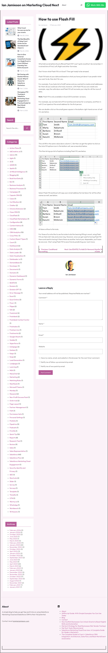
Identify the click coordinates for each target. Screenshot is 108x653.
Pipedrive (13, 424)
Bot (11, 182)
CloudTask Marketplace (18, 219)
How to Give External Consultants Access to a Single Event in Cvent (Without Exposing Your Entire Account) (24, 61)
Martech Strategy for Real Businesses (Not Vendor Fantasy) (84, 626)
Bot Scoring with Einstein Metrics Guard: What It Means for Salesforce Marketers (23, 79)
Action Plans (14, 148)
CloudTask (13, 215)
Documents (14, 269)
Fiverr (12, 303)
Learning (13, 367)
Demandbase (15, 263)
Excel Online (14, 300)
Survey (12, 485)
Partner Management (18, 407)
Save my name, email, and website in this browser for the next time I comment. (70, 358)
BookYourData (15, 178)
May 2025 (13, 539)
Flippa (12, 306)
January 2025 (15, 545)
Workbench (14, 508)
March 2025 (14, 541)
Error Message (15, 293)
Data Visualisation (16, 256)
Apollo (12, 168)
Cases (12, 199)
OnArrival (13, 401)
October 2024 (15, 549)
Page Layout (14, 404)
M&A (11, 370)
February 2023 (15, 568)
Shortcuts (13, 478)
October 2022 (15, 576)
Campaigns (14, 192)
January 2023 (15, 570)
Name (41, 324)
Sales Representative (18, 451)
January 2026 (15, 532)
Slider (12, 481)
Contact (65, 620)
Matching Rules (15, 380)
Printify (12, 431)
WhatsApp (14, 505)
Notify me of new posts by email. (53, 366)
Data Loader (14, 252)
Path (11, 411)
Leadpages (14, 364)
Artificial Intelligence (17, 172)
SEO (11, 475)
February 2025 (15, 543)
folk (11, 310)
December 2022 (16, 572)
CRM (11, 229)
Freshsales (14, 327)
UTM (11, 498)
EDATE (12, 283)
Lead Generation (16, 360)
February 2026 (15, 530)
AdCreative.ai (15, 151)
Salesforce (14, 454)
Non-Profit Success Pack (19, 397)
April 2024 (14, 551)
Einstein (13, 286)
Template (13, 491)
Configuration (15, 222)
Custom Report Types (18, 239)
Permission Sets (16, 414)
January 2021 (15, 587)
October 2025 (15, 534)
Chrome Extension (16, 209)
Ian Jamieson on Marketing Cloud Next (30, 5)
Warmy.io (13, 502)
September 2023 (16, 558)
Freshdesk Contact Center (19, 320)
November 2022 (16, 574)
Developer (14, 266)
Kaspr (12, 353)
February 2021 (15, 585)
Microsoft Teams (16, 387)
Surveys (13, 488)
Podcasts (13, 427)
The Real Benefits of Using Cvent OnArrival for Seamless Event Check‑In (24, 43)
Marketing (13, 377)
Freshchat (13, 313)
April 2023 (14, 564)
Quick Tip (13, 434)
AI (10, 162)
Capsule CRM (15, 195)
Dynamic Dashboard (17, 276)
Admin (12, 155)
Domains (13, 273)
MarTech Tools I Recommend (72, 628)
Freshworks (14, 333)
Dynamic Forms (16, 279)
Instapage (13, 347)
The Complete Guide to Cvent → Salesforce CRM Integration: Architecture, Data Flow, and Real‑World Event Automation (84, 636)
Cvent (12, 242)
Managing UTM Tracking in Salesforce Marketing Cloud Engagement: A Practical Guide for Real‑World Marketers (24, 99)
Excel (12, 296)
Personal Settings (16, 417)
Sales (12, 448)
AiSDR (12, 165)
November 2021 (16, 583)
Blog (63, 617)
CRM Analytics (15, 232)
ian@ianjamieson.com (21, 621)
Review (12, 444)
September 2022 (16, 579)
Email (41, 335)
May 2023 (13, 562)
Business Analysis (16, 185)
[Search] (27, 128)
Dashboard (14, 246)
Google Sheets (15, 337)
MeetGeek (14, 384)
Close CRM (14, 212)
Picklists (13, 421)
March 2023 (14, 566)
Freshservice (14, 330)
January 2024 (15, 553)
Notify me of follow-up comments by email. (57, 362)
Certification (14, 202)
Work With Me (97, 5)
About (64, 611)
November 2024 (16, 547)
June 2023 (14, 560)
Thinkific (13, 495)
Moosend (13, 394)
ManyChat (13, 374)
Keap (12, 357)
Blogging (13, 175)
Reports (13, 438)
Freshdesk (13, 316)
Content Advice (15, 226)
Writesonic (14, 512)
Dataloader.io (15, 259)
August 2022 (14, 581)
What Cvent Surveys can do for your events (24, 30)
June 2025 (14, 536)
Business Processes (17, 188)
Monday (13, 390)
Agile (12, 158)
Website (42, 346)
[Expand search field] (81, 5)
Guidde (12, 340)
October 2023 (15, 555)
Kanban (12, 350)
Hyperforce (14, 343)
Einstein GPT (14, 289)
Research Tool (15, 441)
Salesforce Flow (16, 458)
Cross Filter (14, 236)
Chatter (13, 205)
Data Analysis (15, 249)
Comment (43, 298)
